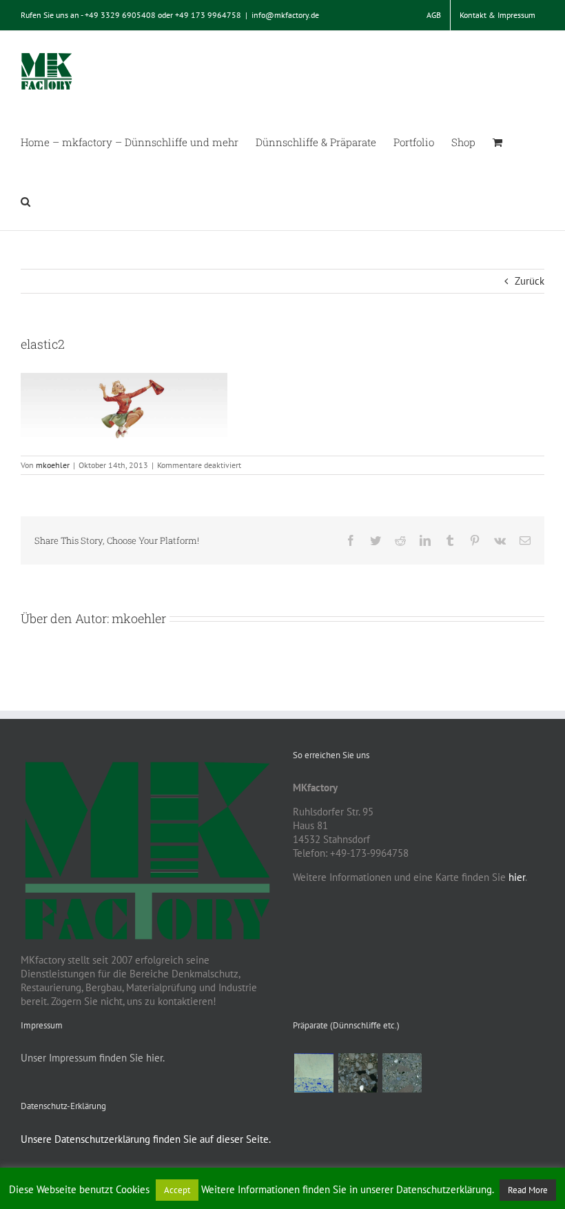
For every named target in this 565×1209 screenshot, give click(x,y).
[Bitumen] (357, 1073)
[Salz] (313, 1073)
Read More (528, 1190)
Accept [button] (177, 1190)
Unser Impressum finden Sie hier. (93, 1057)
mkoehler (53, 465)
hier (516, 877)
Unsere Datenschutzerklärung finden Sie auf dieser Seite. (146, 1139)
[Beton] (401, 1073)
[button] (25, 200)
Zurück (529, 280)
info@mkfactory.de (285, 15)
